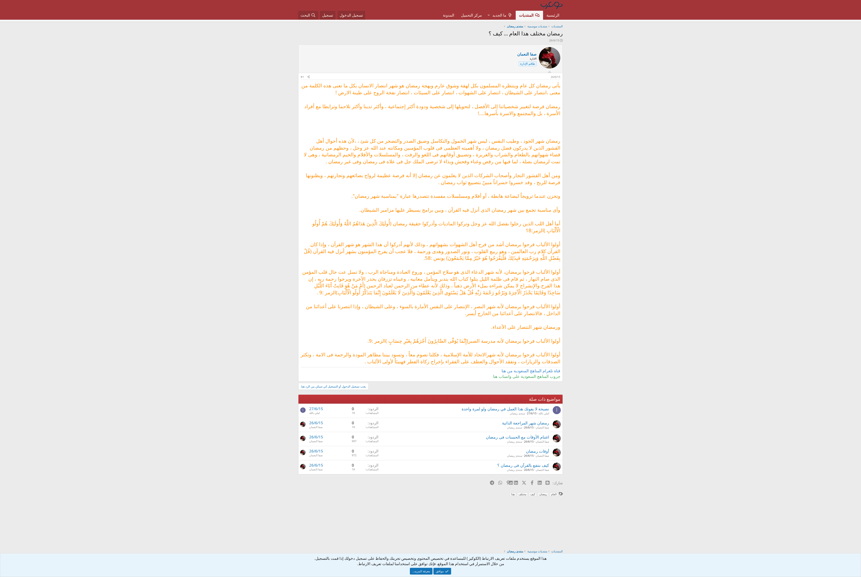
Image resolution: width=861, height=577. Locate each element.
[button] (488, 15)
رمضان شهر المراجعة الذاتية (525, 423)
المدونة (448, 15)
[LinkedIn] (516, 483)
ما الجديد (499, 15)
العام (554, 494)
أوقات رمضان (537, 451)
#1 (302, 77)
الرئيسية (552, 15)
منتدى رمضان (517, 413)
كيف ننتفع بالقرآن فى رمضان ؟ (523, 465)
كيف (532, 494)
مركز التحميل (471, 15)
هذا (513, 494)
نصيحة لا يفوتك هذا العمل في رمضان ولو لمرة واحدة (505, 408)
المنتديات (526, 15)
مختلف (522, 494)
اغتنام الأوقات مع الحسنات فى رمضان (517, 437)
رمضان (543, 494)
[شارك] (308, 77)
